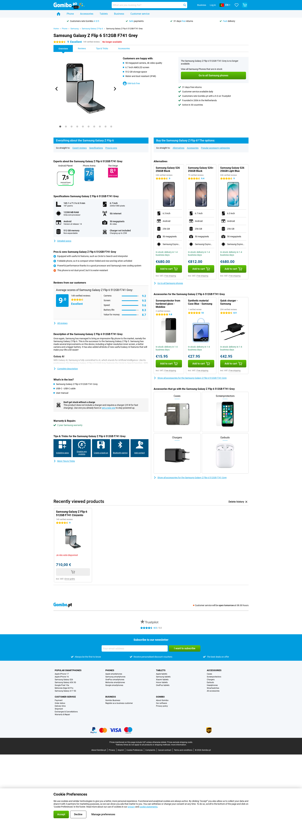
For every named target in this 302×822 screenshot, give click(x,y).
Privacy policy (162, 706)
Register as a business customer (119, 703)
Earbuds (210, 682)
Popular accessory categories (215, 148)
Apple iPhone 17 (62, 674)
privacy (131, 806)
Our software (161, 703)
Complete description (67, 368)
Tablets (104, 13)
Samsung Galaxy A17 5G (65, 691)
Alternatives (178, 148)
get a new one (108, 408)
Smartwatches (213, 688)
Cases (209, 674)
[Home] (58, 14)
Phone (70, 13)
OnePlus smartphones (114, 679)
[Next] (115, 89)
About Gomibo (162, 700)
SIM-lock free (133, 83)
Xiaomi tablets (162, 679)
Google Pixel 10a (62, 685)
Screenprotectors (214, 677)
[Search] (184, 5)
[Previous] (56, 89)
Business (119, 13)
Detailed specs (64, 241)
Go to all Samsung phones (170, 283)
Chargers (211, 679)
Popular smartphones (68, 670)
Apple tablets (161, 674)
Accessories (86, 13)
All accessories (213, 691)
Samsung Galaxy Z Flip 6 (92, 29)
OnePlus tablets (162, 685)
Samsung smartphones (115, 677)
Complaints (150, 750)
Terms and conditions (183, 750)
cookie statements (148, 806)
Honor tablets (162, 682)
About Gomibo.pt (98, 750)
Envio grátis (70, 579)
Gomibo (160, 696)
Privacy (112, 750)
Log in (213, 5)
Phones (109, 670)
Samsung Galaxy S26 (64, 679)
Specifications (96, 148)
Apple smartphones (113, 674)
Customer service (139, 13)
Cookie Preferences (134, 750)
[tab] (60, 126)
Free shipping (170, 276)
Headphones (212, 685)
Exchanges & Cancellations (66, 712)
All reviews (62, 323)
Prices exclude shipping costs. (180, 742)
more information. (179, 745)
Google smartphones (114, 685)
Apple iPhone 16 (62, 677)
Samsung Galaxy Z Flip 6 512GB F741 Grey (124, 29)
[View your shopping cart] (245, 5)
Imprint (121, 750)
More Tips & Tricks (66, 461)
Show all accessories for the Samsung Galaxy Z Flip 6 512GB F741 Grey (192, 378)
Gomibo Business (112, 700)
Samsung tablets (163, 677)
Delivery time (60, 706)
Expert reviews (80, 148)
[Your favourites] (236, 5)
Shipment (59, 709)
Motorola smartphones (115, 682)
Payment (58, 700)
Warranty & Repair (62, 714)
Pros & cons (111, 148)
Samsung (74, 29)
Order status (60, 703)
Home (56, 29)
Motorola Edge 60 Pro (64, 688)
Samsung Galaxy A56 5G (65, 682)
